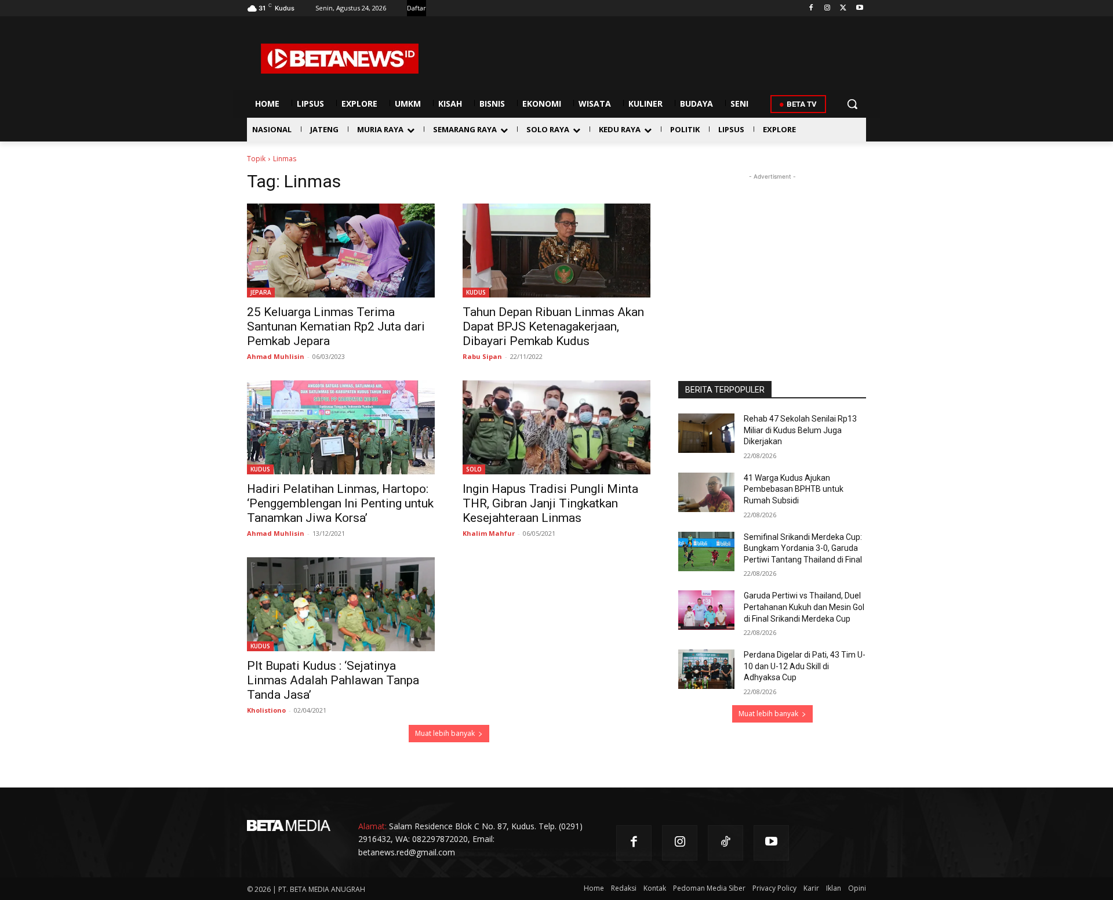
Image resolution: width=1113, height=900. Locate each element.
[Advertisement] (772, 255)
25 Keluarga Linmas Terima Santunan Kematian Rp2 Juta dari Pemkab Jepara (336, 326)
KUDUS (476, 292)
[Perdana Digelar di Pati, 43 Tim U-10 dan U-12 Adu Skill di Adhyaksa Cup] (706, 669)
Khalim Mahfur (489, 533)
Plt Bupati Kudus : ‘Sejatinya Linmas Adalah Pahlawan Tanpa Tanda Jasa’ (333, 680)
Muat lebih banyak (445, 733)
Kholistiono (266, 710)
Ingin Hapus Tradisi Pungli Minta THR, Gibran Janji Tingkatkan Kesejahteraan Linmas (550, 503)
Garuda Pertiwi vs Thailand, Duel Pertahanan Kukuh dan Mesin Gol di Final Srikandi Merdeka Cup (804, 607)
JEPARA (260, 292)
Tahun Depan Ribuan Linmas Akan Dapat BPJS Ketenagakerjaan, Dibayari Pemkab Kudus (553, 326)
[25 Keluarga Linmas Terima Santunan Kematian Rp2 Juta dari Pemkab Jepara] (341, 250)
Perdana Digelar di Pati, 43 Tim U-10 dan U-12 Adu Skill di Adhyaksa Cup (804, 666)
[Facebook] (811, 8)
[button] (852, 104)
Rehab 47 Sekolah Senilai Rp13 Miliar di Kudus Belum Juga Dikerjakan (800, 430)
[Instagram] (827, 8)
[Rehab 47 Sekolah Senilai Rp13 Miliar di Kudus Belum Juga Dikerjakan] (706, 433)
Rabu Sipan (482, 356)
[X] (843, 8)
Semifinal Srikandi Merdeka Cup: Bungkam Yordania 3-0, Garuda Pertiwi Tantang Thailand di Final (803, 548)
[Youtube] (859, 8)
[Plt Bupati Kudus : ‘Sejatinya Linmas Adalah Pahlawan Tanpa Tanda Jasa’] (341, 604)
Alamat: (372, 826)
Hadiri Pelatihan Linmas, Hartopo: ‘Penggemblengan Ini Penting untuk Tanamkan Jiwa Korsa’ (340, 503)
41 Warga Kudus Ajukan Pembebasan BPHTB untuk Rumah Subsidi (793, 489)
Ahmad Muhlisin (275, 356)
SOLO (474, 469)
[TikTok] (725, 843)
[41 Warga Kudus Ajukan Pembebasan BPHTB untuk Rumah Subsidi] (706, 492)
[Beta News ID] (339, 58)
